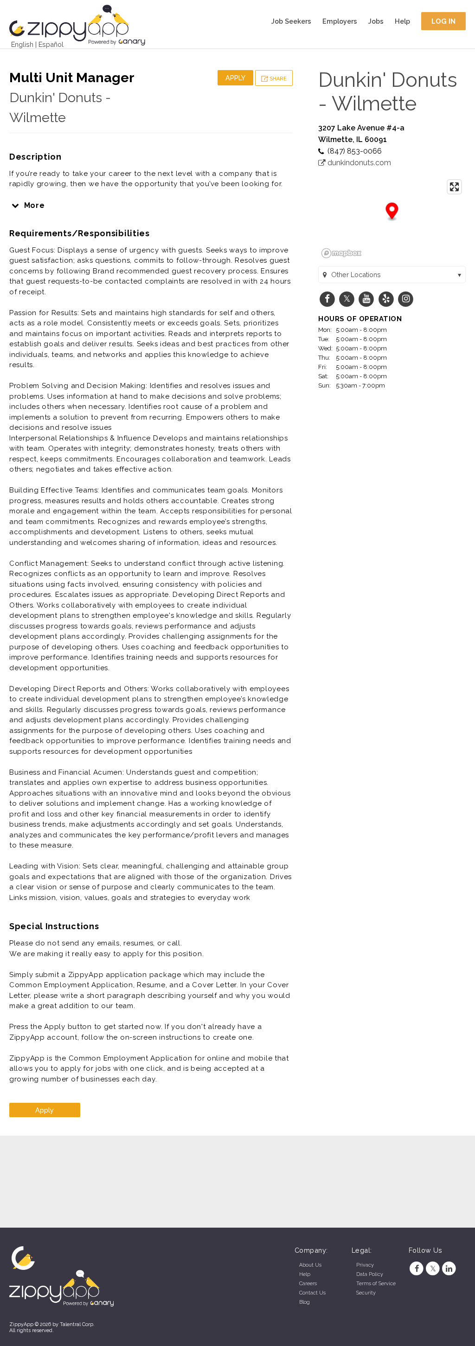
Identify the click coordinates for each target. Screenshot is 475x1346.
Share (277, 79)
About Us (310, 1265)
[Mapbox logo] (341, 253)
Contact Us (312, 1293)
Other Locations (356, 274)
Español (51, 44)
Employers (339, 21)
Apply (235, 78)
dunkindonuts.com (358, 162)
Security (366, 1293)
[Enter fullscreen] (454, 187)
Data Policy (369, 1274)
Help (402, 21)
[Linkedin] (449, 1269)
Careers (308, 1284)
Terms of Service (376, 1284)
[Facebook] (417, 1269)
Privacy (365, 1265)
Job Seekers (291, 21)
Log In (443, 21)
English (22, 44)
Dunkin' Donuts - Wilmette (387, 91)
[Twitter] (433, 1269)
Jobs (376, 21)
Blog (304, 1302)
